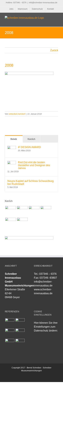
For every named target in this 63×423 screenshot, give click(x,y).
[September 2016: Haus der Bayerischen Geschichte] (10, 223)
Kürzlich (31, 139)
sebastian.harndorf (17, 114)
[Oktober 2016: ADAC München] (45, 211)
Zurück (54, 50)
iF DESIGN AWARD (29, 147)
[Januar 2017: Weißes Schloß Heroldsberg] (10, 211)
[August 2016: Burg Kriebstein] (22, 223)
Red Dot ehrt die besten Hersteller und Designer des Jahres (34, 165)
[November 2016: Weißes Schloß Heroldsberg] (34, 211)
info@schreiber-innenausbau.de (43, 2)
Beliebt (13, 139)
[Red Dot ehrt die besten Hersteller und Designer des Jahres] (11, 162)
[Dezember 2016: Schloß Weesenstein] (22, 211)
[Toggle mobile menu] (57, 17)
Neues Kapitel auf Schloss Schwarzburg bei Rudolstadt (30, 182)
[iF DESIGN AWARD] (11, 147)
